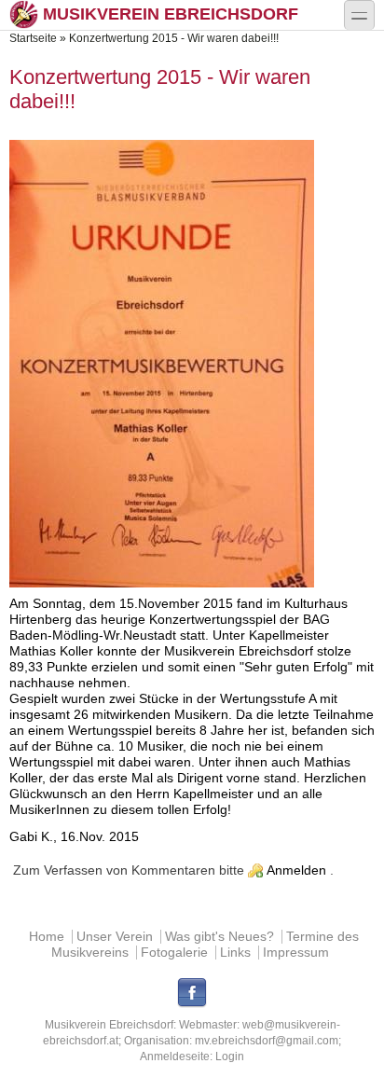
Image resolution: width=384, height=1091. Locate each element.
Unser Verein (114, 937)
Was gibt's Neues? (219, 937)
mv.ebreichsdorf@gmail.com (266, 1040)
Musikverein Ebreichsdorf (170, 14)
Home (46, 937)
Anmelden (296, 870)
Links (235, 953)
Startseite (33, 38)
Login (229, 1056)
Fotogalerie (174, 953)
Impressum (296, 953)
